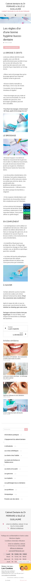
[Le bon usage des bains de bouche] (15, 405)
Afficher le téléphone (16, 528)
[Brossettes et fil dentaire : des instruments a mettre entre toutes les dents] (15, 349)
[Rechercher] (26, 429)
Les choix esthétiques (11, 451)
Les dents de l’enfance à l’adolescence (12, 461)
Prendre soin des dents (11, 499)
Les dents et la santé (11, 469)
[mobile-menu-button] (26, 15)
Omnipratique (8, 494)
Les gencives (8, 473)
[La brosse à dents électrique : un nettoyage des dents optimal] (15, 369)
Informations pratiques (11, 435)
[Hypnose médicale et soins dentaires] (15, 388)
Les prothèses (9, 489)
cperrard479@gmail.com (16, 551)
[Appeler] (5, 15)
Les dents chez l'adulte (11, 455)
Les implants (8, 478)
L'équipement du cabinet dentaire (14, 439)
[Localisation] (15, 15)
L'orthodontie (8, 446)
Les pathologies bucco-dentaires (14, 483)
